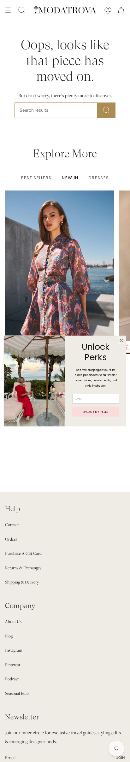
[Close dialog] (121, 340)
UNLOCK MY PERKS (96, 412)
